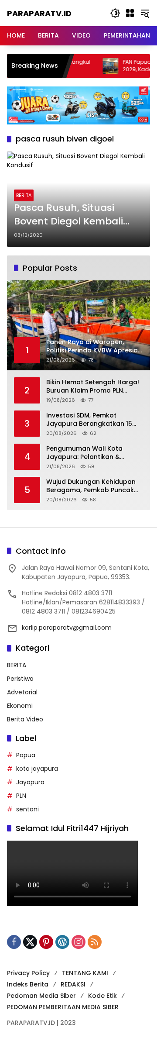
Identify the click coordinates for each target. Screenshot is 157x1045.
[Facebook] (14, 942)
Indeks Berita (27, 984)
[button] (115, 13)
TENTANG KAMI (85, 973)
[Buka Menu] (130, 13)
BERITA (23, 195)
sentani (27, 809)
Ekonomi (20, 705)
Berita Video (25, 719)
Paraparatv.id (39, 13)
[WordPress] (62, 942)
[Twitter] (30, 942)
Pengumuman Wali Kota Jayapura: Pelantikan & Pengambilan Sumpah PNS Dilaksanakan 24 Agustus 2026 (87, 453)
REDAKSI (73, 984)
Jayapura (30, 782)
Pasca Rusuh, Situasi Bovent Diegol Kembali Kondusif (68, 214)
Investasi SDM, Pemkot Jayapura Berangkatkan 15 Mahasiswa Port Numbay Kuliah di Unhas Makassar (89, 419)
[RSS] (95, 942)
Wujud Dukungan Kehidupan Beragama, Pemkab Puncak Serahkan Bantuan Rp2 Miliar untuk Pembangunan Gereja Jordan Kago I (91, 486)
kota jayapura (37, 768)
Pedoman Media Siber (41, 995)
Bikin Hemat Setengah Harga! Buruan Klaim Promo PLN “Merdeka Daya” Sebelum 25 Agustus (92, 386)
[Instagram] (78, 942)
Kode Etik (102, 995)
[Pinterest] (46, 942)
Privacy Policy (28, 973)
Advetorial (22, 692)
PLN (21, 795)
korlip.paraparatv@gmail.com (67, 627)
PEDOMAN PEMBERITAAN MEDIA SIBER (63, 1007)
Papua (25, 755)
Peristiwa (20, 678)
